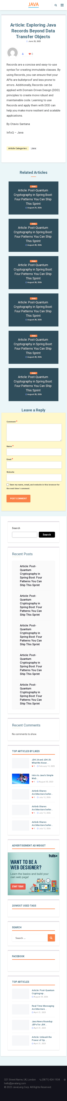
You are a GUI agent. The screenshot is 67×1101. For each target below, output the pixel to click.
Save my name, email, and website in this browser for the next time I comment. (33, 487)
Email (10, 459)
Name (10, 446)
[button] (55, 5)
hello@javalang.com (15, 1083)
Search (16, 528)
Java (33, 148)
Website (10, 472)
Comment (12, 421)
